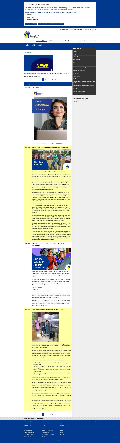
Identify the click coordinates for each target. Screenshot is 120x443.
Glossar (75, 65)
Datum (26, 84)
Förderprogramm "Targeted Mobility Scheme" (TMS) (84, 82)
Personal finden (88, 41)
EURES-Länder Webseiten (29, 432)
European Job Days (28, 428)
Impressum (42, 440)
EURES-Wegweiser (78, 29)
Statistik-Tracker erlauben (32, 19)
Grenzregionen (45, 432)
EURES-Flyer (59, 143)
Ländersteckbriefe (28, 430)
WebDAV (44, 425)
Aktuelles (75, 51)
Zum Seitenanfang (92, 421)
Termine (75, 88)
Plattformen (76, 79)
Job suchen (79, 41)
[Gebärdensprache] (92, 29)
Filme (61, 430)
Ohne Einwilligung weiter (56, 24)
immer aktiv (29, 14)
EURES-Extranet (87, 29)
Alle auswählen (42, 24)
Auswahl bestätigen (31, 24)
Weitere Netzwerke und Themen (80, 94)
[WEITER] (55, 79)
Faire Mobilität (76, 59)
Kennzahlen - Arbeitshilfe (79, 70)
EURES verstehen (70, 41)
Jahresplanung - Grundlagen (48, 434)
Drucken (33, 421)
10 (52, 79)
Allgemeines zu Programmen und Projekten (83, 85)
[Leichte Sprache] (95, 29)
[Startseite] (24, 418)
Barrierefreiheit (57, 440)
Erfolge (74, 54)
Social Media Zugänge (28, 434)
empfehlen (40, 421)
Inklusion (75, 62)
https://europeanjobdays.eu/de (40, 305)
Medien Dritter (76, 73)
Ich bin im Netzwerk (41, 41)
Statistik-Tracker (30, 17)
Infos (33, 84)
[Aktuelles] (38, 63)
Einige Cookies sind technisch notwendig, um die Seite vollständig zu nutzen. (50, 12)
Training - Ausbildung (28, 436)
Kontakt (71, 29)
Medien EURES (76, 76)
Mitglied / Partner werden (56, 41)
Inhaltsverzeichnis (64, 29)
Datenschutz (70, 9)
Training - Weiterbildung (79, 91)
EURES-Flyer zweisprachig (47, 430)
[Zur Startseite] (31, 34)
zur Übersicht (77, 101)
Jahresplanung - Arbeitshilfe (79, 67)
